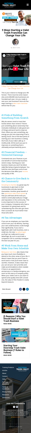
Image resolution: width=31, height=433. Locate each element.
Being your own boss (9, 252)
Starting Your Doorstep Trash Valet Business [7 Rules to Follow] (14, 349)
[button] (20, 289)
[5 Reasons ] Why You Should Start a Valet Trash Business (14, 318)
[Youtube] (17, 407)
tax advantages (20, 232)
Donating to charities (9, 185)
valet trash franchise (20, 103)
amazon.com (15, 417)
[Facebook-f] (14, 407)
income (25, 171)
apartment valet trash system (15, 193)
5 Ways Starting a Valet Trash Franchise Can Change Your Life (15, 87)
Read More (7, 324)
